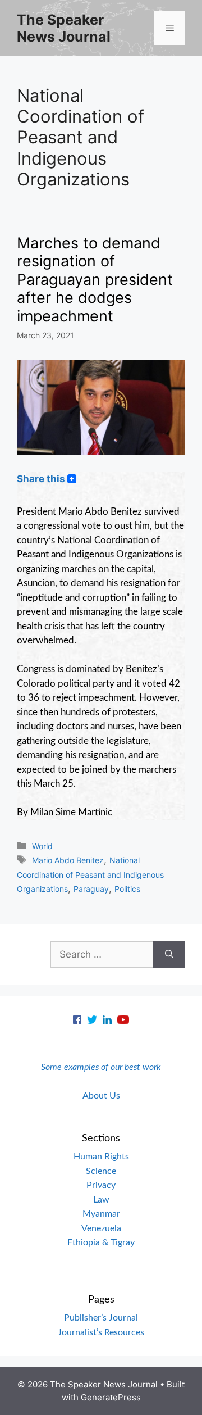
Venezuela (101, 1228)
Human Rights (101, 1156)
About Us (101, 1095)
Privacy (101, 1185)
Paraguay (91, 889)
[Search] (169, 954)
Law (101, 1199)
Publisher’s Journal (101, 1317)
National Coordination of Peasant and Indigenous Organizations (90, 874)
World (42, 846)
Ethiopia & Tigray (101, 1242)
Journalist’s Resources (101, 1332)
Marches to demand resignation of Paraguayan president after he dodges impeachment (95, 279)
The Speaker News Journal (64, 28)
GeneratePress (111, 1397)
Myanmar (101, 1213)
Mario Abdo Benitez (68, 860)
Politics (127, 889)
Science (101, 1171)
